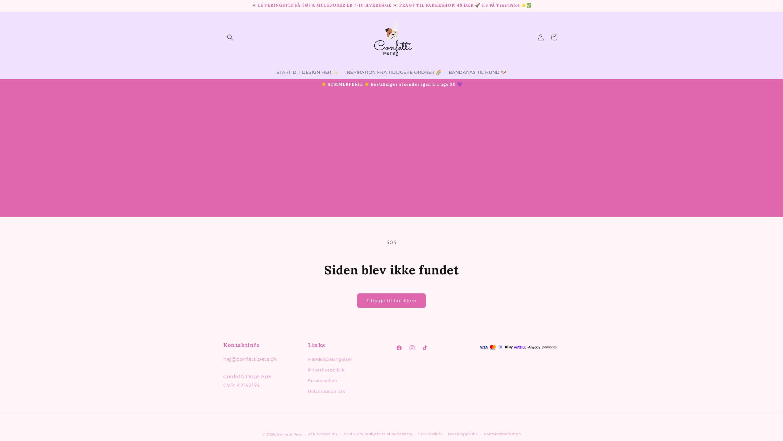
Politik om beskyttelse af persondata (378, 434)
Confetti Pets (289, 434)
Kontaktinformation (502, 434)
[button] (230, 37)
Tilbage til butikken (391, 300)
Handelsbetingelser (330, 359)
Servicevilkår (323, 380)
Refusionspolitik (326, 391)
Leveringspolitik (463, 434)
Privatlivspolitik (326, 370)
